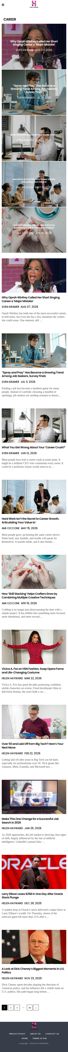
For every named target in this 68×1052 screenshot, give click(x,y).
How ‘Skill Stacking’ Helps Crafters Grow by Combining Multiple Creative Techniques (34, 227)
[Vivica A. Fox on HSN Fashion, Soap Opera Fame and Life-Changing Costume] (34, 647)
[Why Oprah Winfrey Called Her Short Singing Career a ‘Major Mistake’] (34, 275)
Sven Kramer (24, 50)
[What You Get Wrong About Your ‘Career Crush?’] (34, 425)
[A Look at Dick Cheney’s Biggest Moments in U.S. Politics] (34, 947)
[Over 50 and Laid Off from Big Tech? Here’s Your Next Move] (34, 722)
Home (25, 1038)
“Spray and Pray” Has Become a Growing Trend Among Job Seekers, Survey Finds (34, 89)
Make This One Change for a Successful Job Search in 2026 (30, 821)
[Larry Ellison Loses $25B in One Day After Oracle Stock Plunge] (34, 872)
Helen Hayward (12, 678)
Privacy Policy (17, 1033)
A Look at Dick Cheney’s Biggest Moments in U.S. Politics (33, 970)
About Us (35, 1033)
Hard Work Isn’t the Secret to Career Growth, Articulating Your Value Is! (34, 181)
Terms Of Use (39, 1038)
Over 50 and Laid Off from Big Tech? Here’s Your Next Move (32, 746)
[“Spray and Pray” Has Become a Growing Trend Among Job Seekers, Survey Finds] (34, 350)
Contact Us (52, 1033)
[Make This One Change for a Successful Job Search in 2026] (34, 797)
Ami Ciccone (25, 187)
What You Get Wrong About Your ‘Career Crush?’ (34, 134)
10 (30, 1008)
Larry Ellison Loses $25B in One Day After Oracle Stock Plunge (32, 896)
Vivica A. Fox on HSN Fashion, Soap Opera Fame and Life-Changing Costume (33, 671)
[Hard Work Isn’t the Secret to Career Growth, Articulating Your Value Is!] (34, 497)
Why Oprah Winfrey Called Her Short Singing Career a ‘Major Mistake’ (34, 43)
